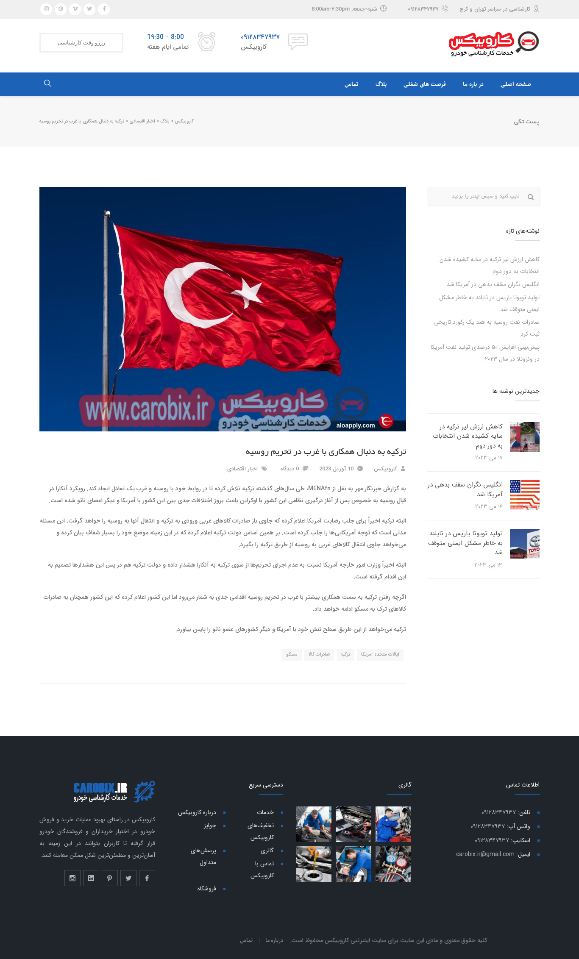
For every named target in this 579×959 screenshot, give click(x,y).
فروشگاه (207, 888)
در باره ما (473, 84)
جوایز (210, 825)
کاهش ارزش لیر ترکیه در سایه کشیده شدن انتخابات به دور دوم (468, 436)
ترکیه (345, 654)
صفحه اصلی (516, 84)
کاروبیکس (385, 468)
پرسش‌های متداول (203, 856)
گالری (267, 850)
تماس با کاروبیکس (262, 869)
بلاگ (381, 84)
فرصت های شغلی (425, 84)
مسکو (292, 654)
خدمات (265, 812)
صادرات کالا (319, 654)
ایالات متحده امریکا (380, 654)
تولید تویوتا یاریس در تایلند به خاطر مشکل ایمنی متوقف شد (465, 543)
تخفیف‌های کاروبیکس (261, 831)
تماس (352, 84)
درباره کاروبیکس (197, 812)
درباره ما (274, 940)
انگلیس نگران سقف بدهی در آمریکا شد (493, 284)
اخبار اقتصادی (242, 468)
